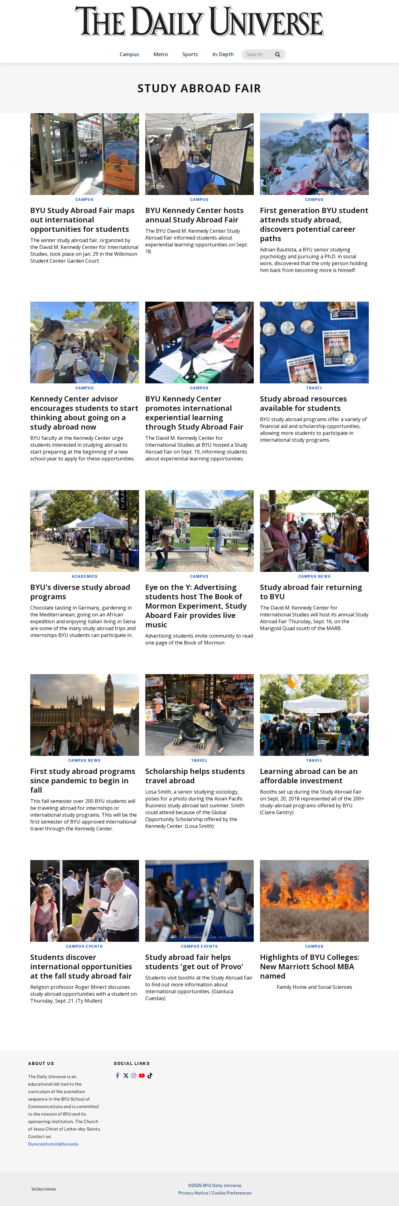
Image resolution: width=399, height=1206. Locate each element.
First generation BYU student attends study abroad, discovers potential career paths (314, 224)
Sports (190, 54)
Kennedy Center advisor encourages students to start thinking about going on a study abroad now (84, 412)
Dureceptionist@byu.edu (53, 1143)
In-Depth (223, 54)
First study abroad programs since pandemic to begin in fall (82, 780)
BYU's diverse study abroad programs (80, 591)
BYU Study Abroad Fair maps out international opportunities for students (82, 219)
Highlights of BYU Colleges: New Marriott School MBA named (309, 966)
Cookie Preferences (231, 1192)
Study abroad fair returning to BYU (311, 591)
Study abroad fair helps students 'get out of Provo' (194, 961)
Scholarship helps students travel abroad (195, 775)
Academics (85, 576)
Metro (160, 54)
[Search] (277, 54)
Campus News (314, 576)
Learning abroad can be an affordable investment (309, 775)
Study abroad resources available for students (303, 403)
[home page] (199, 28)
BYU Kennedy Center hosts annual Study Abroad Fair (194, 215)
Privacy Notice (193, 1192)
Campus (129, 54)
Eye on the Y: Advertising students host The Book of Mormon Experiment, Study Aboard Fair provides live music (196, 606)
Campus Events (84, 946)
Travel (314, 388)
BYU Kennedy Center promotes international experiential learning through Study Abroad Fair (194, 412)
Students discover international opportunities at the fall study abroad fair (81, 966)
